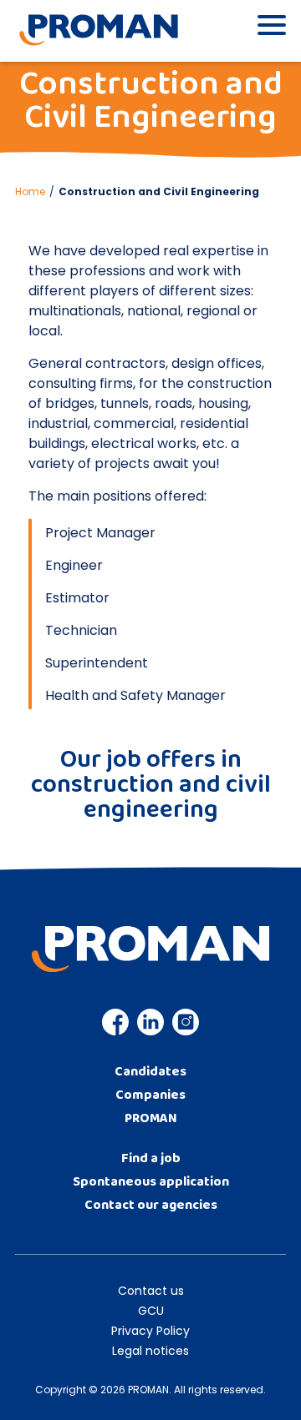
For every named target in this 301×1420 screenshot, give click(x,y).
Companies (150, 1095)
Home (30, 191)
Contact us (151, 1291)
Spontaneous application (151, 1181)
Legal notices (150, 1351)
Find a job (151, 1158)
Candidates (150, 1071)
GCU (151, 1311)
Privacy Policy (150, 1331)
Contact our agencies (150, 1205)
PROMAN (151, 1118)
